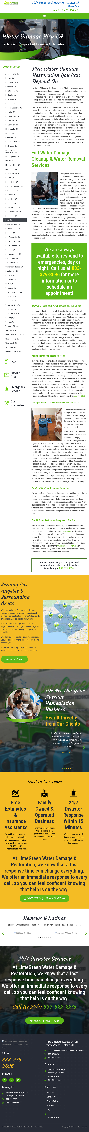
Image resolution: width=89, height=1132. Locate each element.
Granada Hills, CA (12, 142)
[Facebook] (4, 1080)
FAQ (13, 362)
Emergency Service (18, 389)
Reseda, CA (10, 233)
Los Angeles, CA (12, 157)
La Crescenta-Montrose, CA (11, 151)
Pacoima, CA (10, 203)
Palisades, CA (11, 199)
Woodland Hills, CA (13, 352)
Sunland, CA (10, 275)
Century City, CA (12, 116)
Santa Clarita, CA (12, 241)
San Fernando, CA (12, 237)
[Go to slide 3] (42, 937)
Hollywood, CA (11, 146)
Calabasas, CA (11, 99)
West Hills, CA (11, 330)
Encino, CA (9, 133)
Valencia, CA (10, 309)
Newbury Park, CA (13, 174)
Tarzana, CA (10, 288)
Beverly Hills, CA (12, 82)
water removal (65, 531)
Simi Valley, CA (11, 263)
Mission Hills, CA (12, 165)
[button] (44, 16)
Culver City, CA (11, 125)
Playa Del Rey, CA (12, 224)
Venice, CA (10, 322)
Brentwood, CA (11, 91)
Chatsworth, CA (11, 121)
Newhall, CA (10, 178)
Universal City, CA (13, 305)
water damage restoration (67, 546)
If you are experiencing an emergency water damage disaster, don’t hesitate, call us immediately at (59, 565)
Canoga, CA (10, 104)
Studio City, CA (11, 271)
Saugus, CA (10, 250)
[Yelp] (11, 1080)
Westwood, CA (11, 343)
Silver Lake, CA (11, 258)
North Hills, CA (11, 182)
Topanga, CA (10, 301)
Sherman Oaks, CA (13, 254)
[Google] (18, 1080)
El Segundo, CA (11, 129)
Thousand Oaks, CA (13, 292)
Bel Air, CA (9, 78)
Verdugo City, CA (12, 326)
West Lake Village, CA (14, 335)
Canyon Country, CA (13, 108)
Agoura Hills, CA (12, 74)
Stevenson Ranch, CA (14, 267)
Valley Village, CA (13, 313)
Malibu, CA (9, 161)
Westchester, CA (12, 339)
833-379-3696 (66, 10)
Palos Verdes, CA (12, 207)
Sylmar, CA (10, 284)
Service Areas (11, 67)
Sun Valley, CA (11, 280)
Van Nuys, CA (11, 318)
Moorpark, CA (11, 169)
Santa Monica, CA (12, 246)
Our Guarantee (17, 403)
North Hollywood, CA (14, 186)
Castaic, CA (10, 112)
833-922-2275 (60, 1007)
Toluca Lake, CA (12, 296)
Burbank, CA (10, 95)
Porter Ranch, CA (12, 229)
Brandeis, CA (10, 87)
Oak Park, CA (11, 195)
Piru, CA (8, 220)
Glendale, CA (10, 137)
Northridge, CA (11, 190)
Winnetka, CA (11, 347)
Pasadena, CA (11, 216)
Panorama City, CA (13, 212)
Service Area (15, 375)
